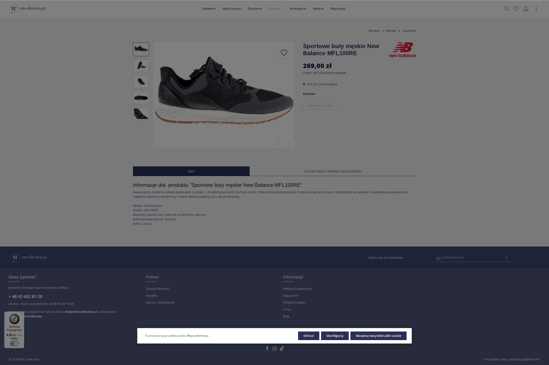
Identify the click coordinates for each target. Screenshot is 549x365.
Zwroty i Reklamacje (160, 302)
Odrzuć (308, 336)
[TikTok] (281, 350)
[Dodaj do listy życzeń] (284, 52)
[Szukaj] (507, 8)
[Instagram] (275, 350)
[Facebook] (267, 350)
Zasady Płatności (158, 289)
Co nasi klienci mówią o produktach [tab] (332, 171)
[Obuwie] (276, 8)
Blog (286, 316)
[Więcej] (536, 8)
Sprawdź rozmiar (320, 105)
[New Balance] (402, 49)
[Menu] (21, 314)
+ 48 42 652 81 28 (25, 296)
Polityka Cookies (294, 302)
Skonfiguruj (334, 336)
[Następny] (289, 142)
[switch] (14, 343)
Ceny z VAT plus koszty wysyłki (324, 73)
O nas (287, 309)
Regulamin (291, 296)
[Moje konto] (526, 8)
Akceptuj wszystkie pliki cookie (378, 336)
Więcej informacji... (198, 336)
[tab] (191, 171)
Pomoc (152, 277)
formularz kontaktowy (25, 316)
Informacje (293, 277)
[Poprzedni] (278, 142)
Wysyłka (151, 296)
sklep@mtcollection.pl (81, 312)
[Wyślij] (506, 257)
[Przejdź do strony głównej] (27, 8)
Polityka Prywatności (297, 289)
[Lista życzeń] (516, 8)
